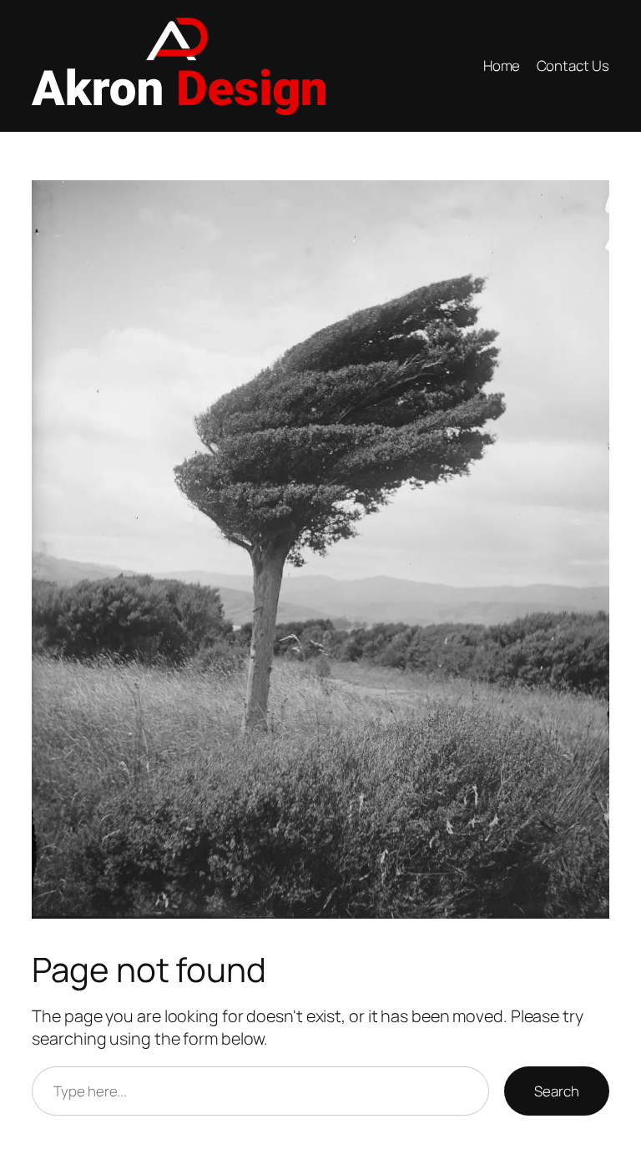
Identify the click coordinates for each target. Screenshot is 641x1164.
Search (556, 1091)
